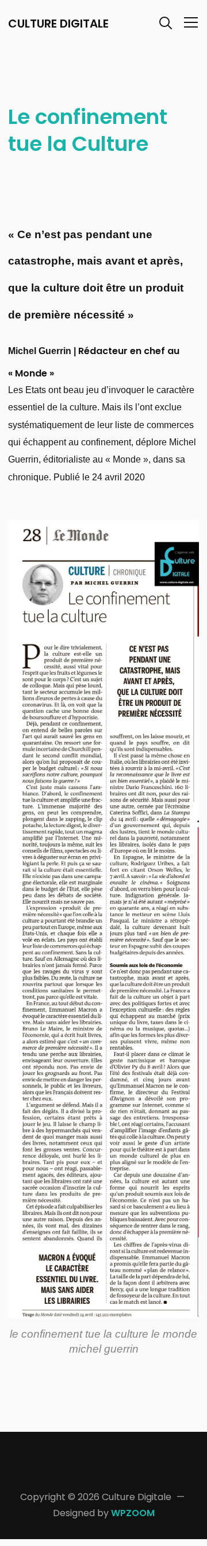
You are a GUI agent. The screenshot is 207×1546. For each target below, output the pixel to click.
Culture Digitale (58, 23)
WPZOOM (133, 1513)
